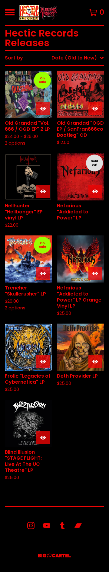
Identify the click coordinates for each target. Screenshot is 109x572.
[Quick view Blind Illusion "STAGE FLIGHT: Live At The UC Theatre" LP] (43, 437)
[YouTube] (46, 525)
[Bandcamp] (78, 525)
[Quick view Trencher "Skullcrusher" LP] (43, 273)
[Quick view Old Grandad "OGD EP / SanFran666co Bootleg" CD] (95, 108)
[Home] (38, 12)
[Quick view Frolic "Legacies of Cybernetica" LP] (43, 361)
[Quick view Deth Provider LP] (95, 361)
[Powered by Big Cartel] (54, 555)
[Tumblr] (62, 525)
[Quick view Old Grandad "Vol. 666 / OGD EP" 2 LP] (43, 108)
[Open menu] (10, 12)
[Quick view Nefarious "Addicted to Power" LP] (95, 191)
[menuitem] (54, 58)
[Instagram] (31, 525)
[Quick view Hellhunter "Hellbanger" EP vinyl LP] (43, 191)
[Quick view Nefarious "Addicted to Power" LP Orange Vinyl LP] (95, 273)
